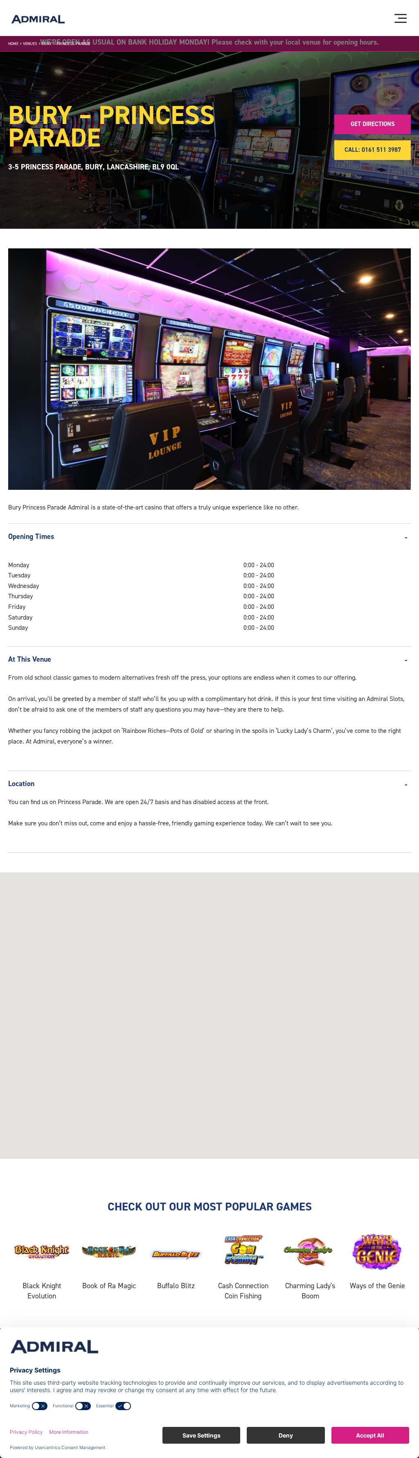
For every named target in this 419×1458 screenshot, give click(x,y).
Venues (30, 43)
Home (13, 43)
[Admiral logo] (38, 19)
